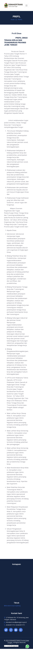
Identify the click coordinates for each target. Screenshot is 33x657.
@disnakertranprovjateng (12, 606)
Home (13, 19)
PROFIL (20, 19)
